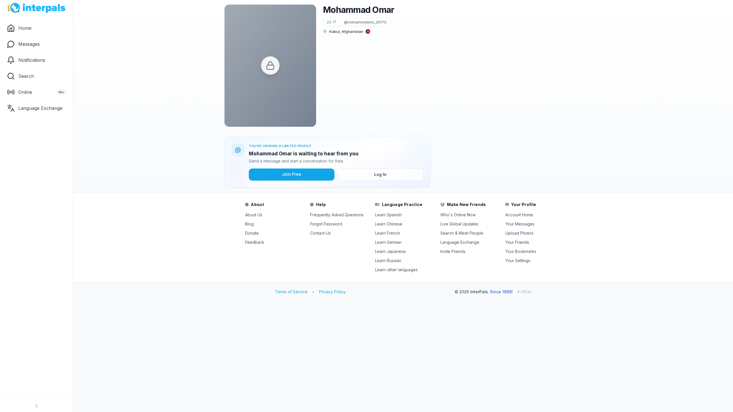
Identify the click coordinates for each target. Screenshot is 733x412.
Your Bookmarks (520, 251)
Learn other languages (396, 269)
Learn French (387, 233)
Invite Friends (453, 251)
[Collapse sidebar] (36, 405)
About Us (253, 214)
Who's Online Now (458, 214)
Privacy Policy (332, 291)
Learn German (388, 242)
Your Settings (517, 260)
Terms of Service (291, 291)
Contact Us (320, 233)
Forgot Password (326, 223)
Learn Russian (388, 260)
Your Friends (517, 242)
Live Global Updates (459, 223)
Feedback (254, 242)
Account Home (519, 214)
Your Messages (520, 223)
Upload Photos (519, 233)
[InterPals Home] (36, 8)
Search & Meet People (461, 233)
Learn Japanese (390, 251)
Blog (249, 223)
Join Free (291, 174)
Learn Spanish (388, 214)
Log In (380, 174)
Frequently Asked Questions (337, 214)
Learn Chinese (388, 223)
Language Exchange (459, 242)
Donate (252, 233)
